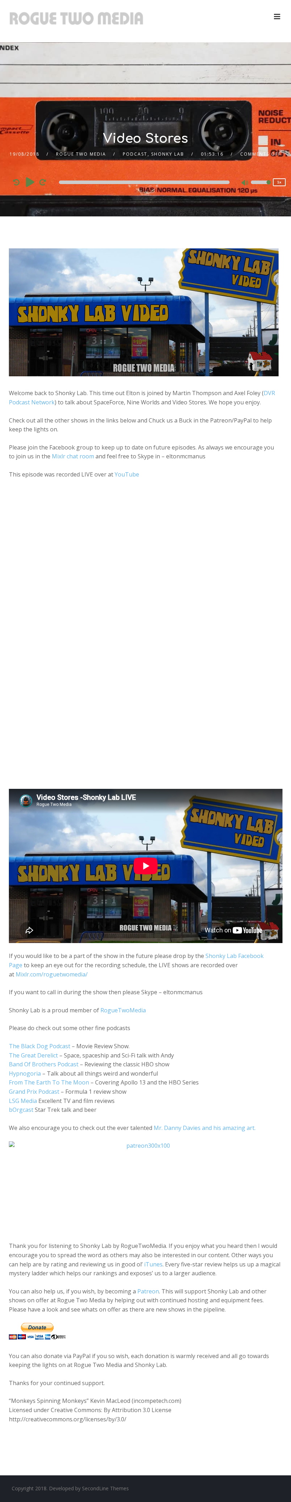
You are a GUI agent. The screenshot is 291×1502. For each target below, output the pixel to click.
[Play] (30, 182)
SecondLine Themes (105, 1488)
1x (279, 182)
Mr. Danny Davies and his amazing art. (205, 1128)
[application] (145, 182)
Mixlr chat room (73, 456)
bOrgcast (21, 1110)
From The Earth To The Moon (49, 1082)
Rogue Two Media (81, 154)
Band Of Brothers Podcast (43, 1064)
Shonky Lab (167, 154)
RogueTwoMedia (123, 1010)
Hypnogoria (25, 1073)
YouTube (127, 474)
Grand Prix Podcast (34, 1091)
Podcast (135, 154)
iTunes (153, 1264)
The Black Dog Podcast (39, 1046)
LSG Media (23, 1101)
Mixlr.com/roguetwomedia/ (52, 974)
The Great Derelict (33, 1055)
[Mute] (245, 183)
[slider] (261, 187)
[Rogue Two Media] (76, 21)
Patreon (148, 1291)
